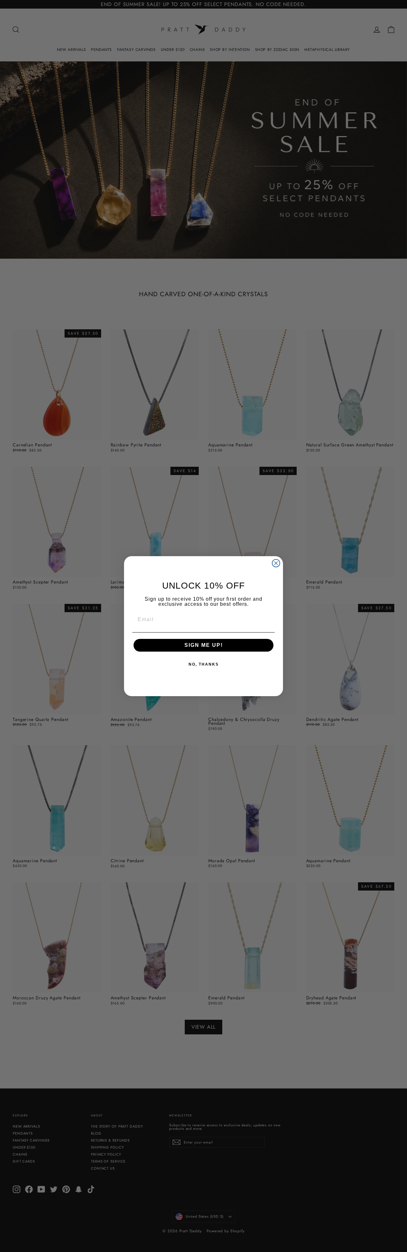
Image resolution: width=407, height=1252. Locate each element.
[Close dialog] (276, 563)
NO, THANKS (204, 664)
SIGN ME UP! (203, 645)
